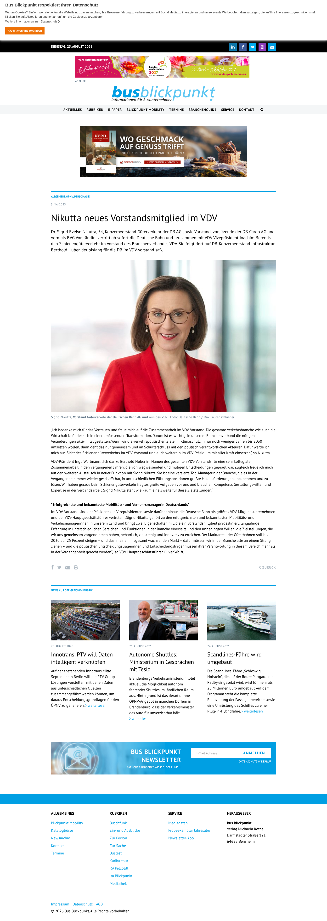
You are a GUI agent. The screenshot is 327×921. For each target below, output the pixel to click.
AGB (99, 904)
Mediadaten (178, 822)
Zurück (268, 567)
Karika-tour (119, 860)
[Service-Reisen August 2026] (163, 151)
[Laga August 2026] (162, 67)
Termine (176, 109)
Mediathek (118, 883)
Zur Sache (118, 845)
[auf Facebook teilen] (53, 567)
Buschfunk (118, 822)
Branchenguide (202, 109)
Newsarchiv (60, 838)
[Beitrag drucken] (76, 567)
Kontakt (246, 109)
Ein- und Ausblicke (125, 830)
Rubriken (95, 109)
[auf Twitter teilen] (59, 567)
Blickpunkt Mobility (145, 109)
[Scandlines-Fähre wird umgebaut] (241, 620)
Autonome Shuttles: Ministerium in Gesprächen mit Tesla (161, 662)
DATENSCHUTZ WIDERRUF (255, 761)
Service (227, 109)
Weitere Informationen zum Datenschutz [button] (31, 21)
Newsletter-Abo (181, 838)
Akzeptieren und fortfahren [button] (25, 30)
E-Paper (115, 109)
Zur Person (118, 838)
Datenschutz (83, 904)
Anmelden (254, 753)
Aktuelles (72, 109)
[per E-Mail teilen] (67, 567)
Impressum (60, 904)
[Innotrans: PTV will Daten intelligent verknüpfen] (85, 620)
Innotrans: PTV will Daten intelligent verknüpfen (82, 658)
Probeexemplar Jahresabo (189, 830)
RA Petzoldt (119, 868)
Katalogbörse (62, 830)
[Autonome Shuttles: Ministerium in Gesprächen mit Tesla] (163, 620)
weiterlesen (97, 705)
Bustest (116, 853)
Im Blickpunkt (121, 875)
